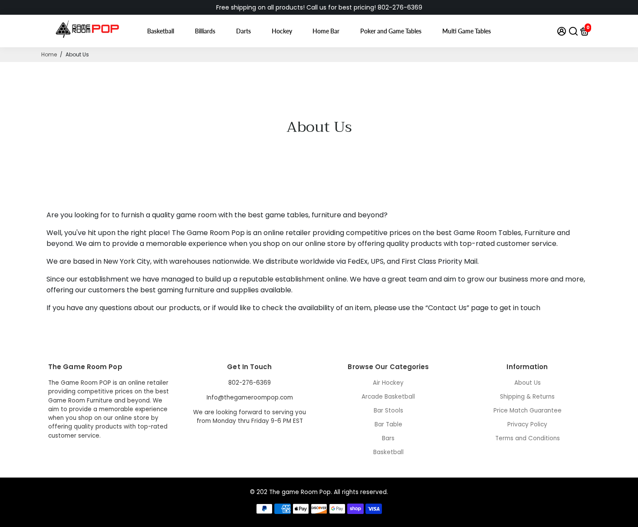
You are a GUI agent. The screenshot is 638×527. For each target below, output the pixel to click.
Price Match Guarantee (527, 410)
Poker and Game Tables (390, 31)
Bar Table (388, 424)
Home (49, 54)
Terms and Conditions (527, 438)
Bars (388, 438)
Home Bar (325, 31)
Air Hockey (388, 383)
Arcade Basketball (388, 397)
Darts (243, 31)
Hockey (282, 31)
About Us (527, 383)
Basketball (160, 31)
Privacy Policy (527, 424)
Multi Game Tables (466, 31)
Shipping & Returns (527, 397)
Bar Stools (388, 410)
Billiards (205, 31)
